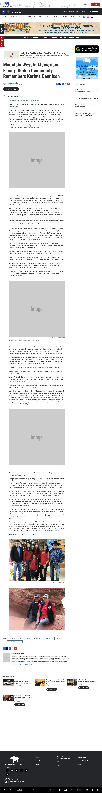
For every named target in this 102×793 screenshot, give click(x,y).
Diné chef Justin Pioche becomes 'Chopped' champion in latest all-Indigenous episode (23, 697)
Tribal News (6, 47)
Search (73, 16)
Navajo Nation (38, 638)
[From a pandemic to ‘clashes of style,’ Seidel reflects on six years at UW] (40, 682)
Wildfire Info (2, 41)
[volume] (8, 11)
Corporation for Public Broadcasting (48, 530)
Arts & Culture (30, 16)
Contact (38, 760)
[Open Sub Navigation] (7, 16)
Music (41, 16)
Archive (80, 764)
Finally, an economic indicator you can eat (86, 98)
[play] (3, 12)
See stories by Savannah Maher (22, 664)
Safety (79, 16)
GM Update (2, 29)
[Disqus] (51, 730)
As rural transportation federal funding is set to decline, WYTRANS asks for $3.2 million (23, 681)
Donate (96, 4)
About (48, 16)
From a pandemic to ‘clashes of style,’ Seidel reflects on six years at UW (55, 681)
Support (56, 16)
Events (65, 16)
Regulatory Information (62, 765)
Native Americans (25, 638)
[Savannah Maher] (6, 657)
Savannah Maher (13, 83)
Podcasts (12, 16)
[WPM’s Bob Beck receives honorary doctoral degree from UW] (72, 682)
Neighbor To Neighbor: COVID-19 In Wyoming (43, 53)
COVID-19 (59, 638)
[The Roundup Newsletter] (87, 68)
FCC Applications (82, 757)
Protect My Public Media (84, 760)
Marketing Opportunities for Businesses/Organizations (64, 757)
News (20, 16)
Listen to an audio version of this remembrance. (24, 101)
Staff (58, 761)
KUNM (37, 534)
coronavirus (49, 638)
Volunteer (85, 4)
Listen (4, 16)
